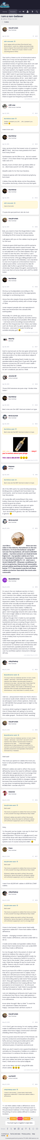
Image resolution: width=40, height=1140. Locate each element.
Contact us (5, 1134)
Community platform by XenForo (22, 1138)
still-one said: (8, 41)
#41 (36, 36)
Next (25, 1118)
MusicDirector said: (10, 675)
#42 (36, 113)
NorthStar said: (9, 119)
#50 (36, 424)
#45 (36, 227)
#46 (36, 287)
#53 (36, 587)
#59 (36, 1022)
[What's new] (32, 12)
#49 (36, 405)
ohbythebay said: (10, 1090)
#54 (36, 669)
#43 (36, 144)
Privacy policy (26, 1134)
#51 (36, 475)
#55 (36, 730)
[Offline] (7, 29)
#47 (36, 347)
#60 (36, 1084)
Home (5, 12)
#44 (36, 198)
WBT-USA (5, 451)
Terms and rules (15, 1134)
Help (33, 1134)
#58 (36, 900)
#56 (36, 800)
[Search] (37, 12)
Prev (14, 1118)
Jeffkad (5, 19)
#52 (36, 528)
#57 (36, 856)
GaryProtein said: (10, 805)
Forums (13, 12)
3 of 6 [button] (20, 1118)
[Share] (33, 36)
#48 (36, 384)
